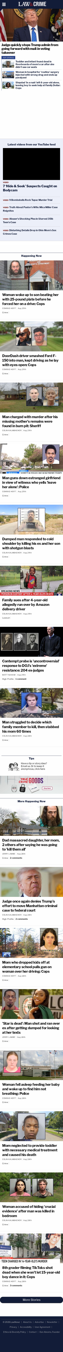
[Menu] (4, 4)
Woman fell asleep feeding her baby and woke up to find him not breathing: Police (31, 1089)
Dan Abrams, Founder (50, 1332)
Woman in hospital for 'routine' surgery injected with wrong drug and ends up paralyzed (37, 75)
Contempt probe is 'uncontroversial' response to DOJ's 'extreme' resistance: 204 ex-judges (30, 665)
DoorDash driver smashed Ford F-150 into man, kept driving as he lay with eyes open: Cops (30, 360)
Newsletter (52, 1322)
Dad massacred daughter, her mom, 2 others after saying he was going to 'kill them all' (30, 844)
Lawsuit (6, 618)
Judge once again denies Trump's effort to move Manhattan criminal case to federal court (29, 905)
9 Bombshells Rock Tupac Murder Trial (30, 200)
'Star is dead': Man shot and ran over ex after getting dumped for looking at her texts (31, 1028)
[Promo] (31, 785)
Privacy (13, 1327)
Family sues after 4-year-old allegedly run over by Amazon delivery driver (25, 604)
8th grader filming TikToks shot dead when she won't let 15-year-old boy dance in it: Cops (31, 1272)
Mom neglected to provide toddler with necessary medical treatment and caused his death (29, 1150)
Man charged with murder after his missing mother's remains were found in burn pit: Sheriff (30, 421)
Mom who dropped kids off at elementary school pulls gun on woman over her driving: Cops (26, 967)
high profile (8, 679)
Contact (32, 1332)
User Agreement (42, 1327)
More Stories (31, 1300)
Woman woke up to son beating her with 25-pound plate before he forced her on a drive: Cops (30, 299)
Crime (5, 312)
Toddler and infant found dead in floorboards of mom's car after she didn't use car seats (35, 64)
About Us (27, 1322)
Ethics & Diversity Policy (14, 1332)
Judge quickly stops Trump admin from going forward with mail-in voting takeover (29, 49)
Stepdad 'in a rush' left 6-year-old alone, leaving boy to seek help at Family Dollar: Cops (38, 85)
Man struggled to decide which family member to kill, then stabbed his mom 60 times (30, 726)
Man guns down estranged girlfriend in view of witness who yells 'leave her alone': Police (31, 482)
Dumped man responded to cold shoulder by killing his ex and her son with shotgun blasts (31, 543)
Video (5, 182)
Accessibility (26, 1327)
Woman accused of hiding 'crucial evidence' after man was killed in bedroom (28, 1211)
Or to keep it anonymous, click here (33, 767)
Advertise (39, 1322)
